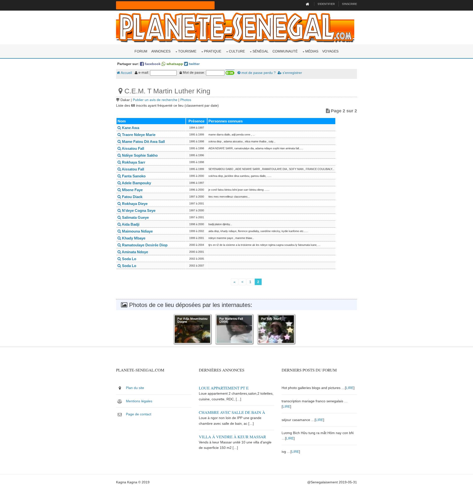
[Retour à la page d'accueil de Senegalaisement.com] (308, 3)
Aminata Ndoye (134, 252)
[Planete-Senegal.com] (235, 27)
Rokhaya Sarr (133, 162)
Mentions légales (139, 401)
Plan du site (135, 388)
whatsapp (174, 64)
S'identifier (326, 3)
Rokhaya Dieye (134, 204)
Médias (311, 51)
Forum (141, 51)
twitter (194, 64)
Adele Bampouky (136, 183)
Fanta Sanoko (133, 176)
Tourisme (187, 51)
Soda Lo (128, 259)
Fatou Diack (131, 197)
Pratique (212, 51)
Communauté (285, 51)
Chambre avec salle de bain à (232, 412)
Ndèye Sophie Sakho (139, 155)
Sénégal (261, 51)
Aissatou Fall (132, 148)
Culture (237, 51)
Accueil (126, 73)
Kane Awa (130, 128)
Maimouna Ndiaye (137, 231)
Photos (185, 100)
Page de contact (138, 414)
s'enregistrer (292, 73)
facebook (152, 64)
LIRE (350, 388)
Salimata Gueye (135, 217)
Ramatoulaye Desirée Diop (144, 245)
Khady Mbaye (133, 238)
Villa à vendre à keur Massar (232, 436)
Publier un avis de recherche (155, 100)
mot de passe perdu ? (258, 73)
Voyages (330, 51)
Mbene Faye (132, 190)
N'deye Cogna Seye (138, 210)
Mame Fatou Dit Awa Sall (143, 141)
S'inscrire (349, 3)
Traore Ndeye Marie (138, 135)
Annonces (160, 51)
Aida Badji (130, 224)
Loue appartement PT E (224, 388)
